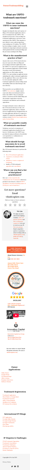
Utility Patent (5, 373)
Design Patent (5, 374)
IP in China (6, 424)
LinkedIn (15, 238)
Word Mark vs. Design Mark (11, 397)
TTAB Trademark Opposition (11, 441)
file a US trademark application (14, 155)
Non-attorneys (11, 91)
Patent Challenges (8, 450)
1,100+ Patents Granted (14, 303)
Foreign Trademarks (8, 422)
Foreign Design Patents (9, 421)
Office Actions (5, 378)
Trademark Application (9, 395)
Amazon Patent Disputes (9, 446)
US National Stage (6, 376)
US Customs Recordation (10, 404)
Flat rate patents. (18, 227)
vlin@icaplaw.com (12, 352)
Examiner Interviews (7, 380)
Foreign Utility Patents (9, 419)
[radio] (5, 205)
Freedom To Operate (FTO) (10, 448)
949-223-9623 (15, 259)
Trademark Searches (9, 398)
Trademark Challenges (9, 445)
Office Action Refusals (9, 400)
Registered (16, 305)
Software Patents (6, 381)
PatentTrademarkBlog (13, 5)
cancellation (17, 166)
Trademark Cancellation (9, 443)
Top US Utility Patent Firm (14, 339)
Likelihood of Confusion (9, 402)
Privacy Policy (7, 462)
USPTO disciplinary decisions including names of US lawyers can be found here (14, 183)
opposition (9, 166)
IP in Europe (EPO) (8, 426)
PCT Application (7, 417)
